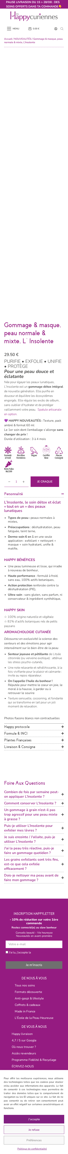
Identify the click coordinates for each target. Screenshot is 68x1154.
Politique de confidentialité (32, 1149)
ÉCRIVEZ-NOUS (23, 1066)
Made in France (25, 1011)
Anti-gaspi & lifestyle (29, 998)
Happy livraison (22, 1034)
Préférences (34, 1140)
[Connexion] (55, 28)
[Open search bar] (62, 28)
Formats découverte (28, 992)
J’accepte (34, 1119)
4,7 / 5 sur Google (24, 1040)
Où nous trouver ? (24, 1047)
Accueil (8, 39)
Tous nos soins (25, 985)
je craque (45, 481)
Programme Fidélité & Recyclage (34, 1060)
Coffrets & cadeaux (27, 1005)
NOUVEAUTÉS (22, 39)
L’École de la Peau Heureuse (34, 1018)
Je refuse (34, 1130)
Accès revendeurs (24, 1053)
